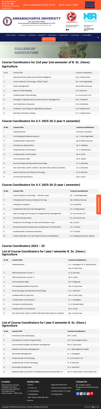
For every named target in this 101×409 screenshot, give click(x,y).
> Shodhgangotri (56, 394)
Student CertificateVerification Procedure (48, 38)
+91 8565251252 (9, 1)
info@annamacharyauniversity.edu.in (10, 7)
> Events (30, 385)
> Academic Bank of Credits (60, 391)
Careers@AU (86, 35)
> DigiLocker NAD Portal (58, 385)
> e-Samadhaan (33, 391)
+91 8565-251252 (84, 385)
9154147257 (6, 4)
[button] (98, 37)
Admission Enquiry (99, 204)
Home (8, 35)
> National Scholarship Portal (60, 388)
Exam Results (89, 6)
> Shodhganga (32, 394)
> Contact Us (32, 388)
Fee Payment (90, 3)
